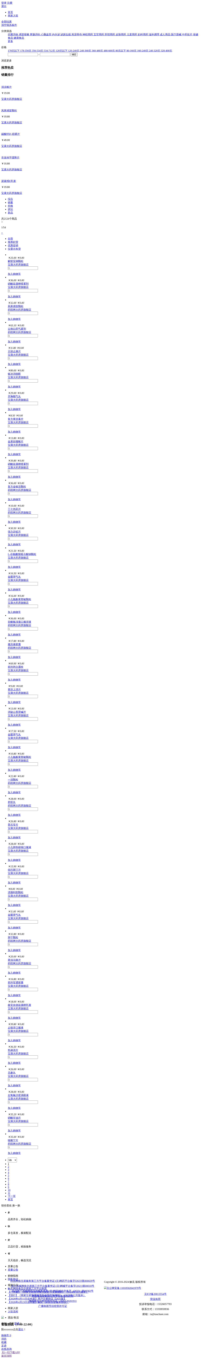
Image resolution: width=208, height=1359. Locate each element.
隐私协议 (13, 1279)
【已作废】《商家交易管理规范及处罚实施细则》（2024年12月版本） (48, 1292)
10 (9, 1190)
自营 (10, 238)
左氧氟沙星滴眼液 (18, 1095)
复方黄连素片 (15, 419)
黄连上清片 (14, 689)
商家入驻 (13, 15)
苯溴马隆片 (14, 960)
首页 (10, 12)
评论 (10, 209)
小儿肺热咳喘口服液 (19, 847)
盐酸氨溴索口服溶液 (19, 621)
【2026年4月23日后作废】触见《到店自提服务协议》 (38, 1302)
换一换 (16, 1205)
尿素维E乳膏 (8, 181)
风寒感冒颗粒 (9, 110)
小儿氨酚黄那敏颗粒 (19, 599)
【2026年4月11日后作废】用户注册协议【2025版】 (37, 1298)
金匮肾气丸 (14, 576)
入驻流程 (13, 1311)
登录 (3, 2)
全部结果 (6, 21)
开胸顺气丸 (14, 396)
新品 (10, 212)
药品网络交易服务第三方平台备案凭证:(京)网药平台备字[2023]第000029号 (52, 1281)
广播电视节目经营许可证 (52, 1306)
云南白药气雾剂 (17, 328)
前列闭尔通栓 (15, 667)
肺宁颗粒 (13, 937)
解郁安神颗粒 (15, 261)
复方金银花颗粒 (17, 486)
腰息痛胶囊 (14, 644)
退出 (3, 6)
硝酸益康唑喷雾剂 (18, 283)
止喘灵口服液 (15, 1027)
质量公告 (13, 1269)
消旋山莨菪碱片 (17, 712)
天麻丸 (12, 1072)
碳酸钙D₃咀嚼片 (10, 134)
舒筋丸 (12, 802)
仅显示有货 (14, 248)
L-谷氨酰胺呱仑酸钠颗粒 (22, 554)
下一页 (12, 1196)
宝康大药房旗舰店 (11, 99)
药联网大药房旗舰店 (19, 309)
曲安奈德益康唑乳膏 (19, 1005)
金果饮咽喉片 (15, 441)
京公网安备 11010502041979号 (124, 1288)
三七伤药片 (14, 509)
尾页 (10, 1199)
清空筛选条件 (9, 25)
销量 (10, 202)
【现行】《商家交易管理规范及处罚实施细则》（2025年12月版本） (47, 1295)
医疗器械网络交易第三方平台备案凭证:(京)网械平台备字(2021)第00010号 (52, 1286)
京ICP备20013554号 (155, 1294)
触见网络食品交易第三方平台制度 (27, 1288)
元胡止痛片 (14, 351)
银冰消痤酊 (14, 374)
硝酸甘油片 (14, 1117)
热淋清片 (13, 1050)
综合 (10, 199)
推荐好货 (13, 242)
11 (9, 1193)
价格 (10, 205)
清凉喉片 (6, 87)
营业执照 (155, 1299)
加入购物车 (14, 274)
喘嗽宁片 (13, 1140)
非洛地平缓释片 (10, 157)
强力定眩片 (14, 531)
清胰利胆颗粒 (15, 892)
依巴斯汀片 (14, 869)
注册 (9, 2)
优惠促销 (13, 245)
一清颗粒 (13, 779)
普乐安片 (13, 824)
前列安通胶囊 (15, 982)
